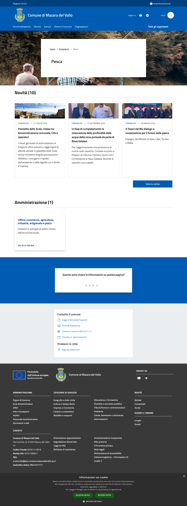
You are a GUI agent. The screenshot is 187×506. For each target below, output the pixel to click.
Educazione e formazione (106, 400)
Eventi (138, 424)
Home (52, 49)
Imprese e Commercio (64, 407)
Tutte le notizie (153, 184)
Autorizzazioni (101, 419)
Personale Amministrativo (25, 419)
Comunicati (23, 123)
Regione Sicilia (20, 3)
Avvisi (137, 407)
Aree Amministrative (23, 404)
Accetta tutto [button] (83, 495)
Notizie (138, 400)
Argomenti (64, 49)
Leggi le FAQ (59, 445)
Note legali (99, 449)
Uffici (15, 407)
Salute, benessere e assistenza (108, 415)
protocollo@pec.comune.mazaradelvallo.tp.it (34, 461)
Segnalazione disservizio (65, 441)
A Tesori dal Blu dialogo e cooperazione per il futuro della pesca (147, 131)
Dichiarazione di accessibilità (107, 453)
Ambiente (98, 411)
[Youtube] (139, 15)
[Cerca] (170, 15)
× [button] (184, 476)
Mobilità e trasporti (63, 415)
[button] (93, 501)
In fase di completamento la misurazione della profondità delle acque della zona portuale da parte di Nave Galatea (93, 135)
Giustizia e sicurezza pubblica (108, 403)
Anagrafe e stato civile (64, 400)
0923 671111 (36, 464)
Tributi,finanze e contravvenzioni (109, 407)
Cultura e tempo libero (64, 404)
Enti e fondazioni (21, 411)
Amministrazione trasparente (108, 438)
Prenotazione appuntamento (67, 438)
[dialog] (93, 489)
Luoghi (138, 420)
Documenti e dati (21, 423)
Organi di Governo (21, 400)
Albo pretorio (100, 441)
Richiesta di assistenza (64, 449)
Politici (16, 415)
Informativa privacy (103, 445)
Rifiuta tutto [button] (104, 495)
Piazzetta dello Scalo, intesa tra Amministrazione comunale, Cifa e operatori (38, 133)
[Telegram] (146, 15)
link (119, 489)
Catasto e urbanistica (64, 411)
